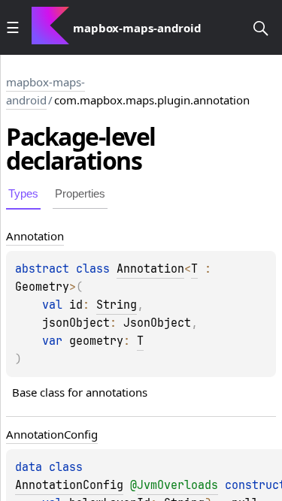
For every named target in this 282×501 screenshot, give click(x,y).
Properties (80, 193)
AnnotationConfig (69, 485)
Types (23, 193)
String (116, 304)
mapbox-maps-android (45, 90)
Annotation (150, 268)
